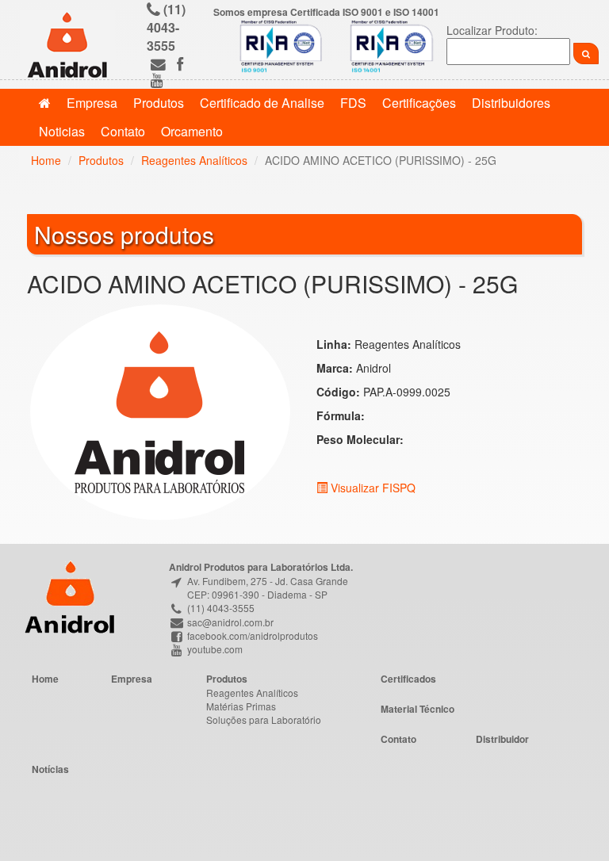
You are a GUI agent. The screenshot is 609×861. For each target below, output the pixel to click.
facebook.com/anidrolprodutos (251, 635)
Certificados (408, 679)
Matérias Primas (241, 706)
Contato (123, 131)
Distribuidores (511, 103)
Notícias (50, 769)
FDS (353, 103)
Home (46, 160)
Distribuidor (502, 739)
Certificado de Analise (262, 103)
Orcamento (192, 131)
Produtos (158, 103)
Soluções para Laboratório (263, 719)
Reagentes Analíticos (194, 160)
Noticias (62, 131)
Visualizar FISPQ (371, 488)
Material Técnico (417, 709)
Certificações (419, 103)
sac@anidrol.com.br (229, 622)
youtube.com (214, 649)
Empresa (92, 103)
